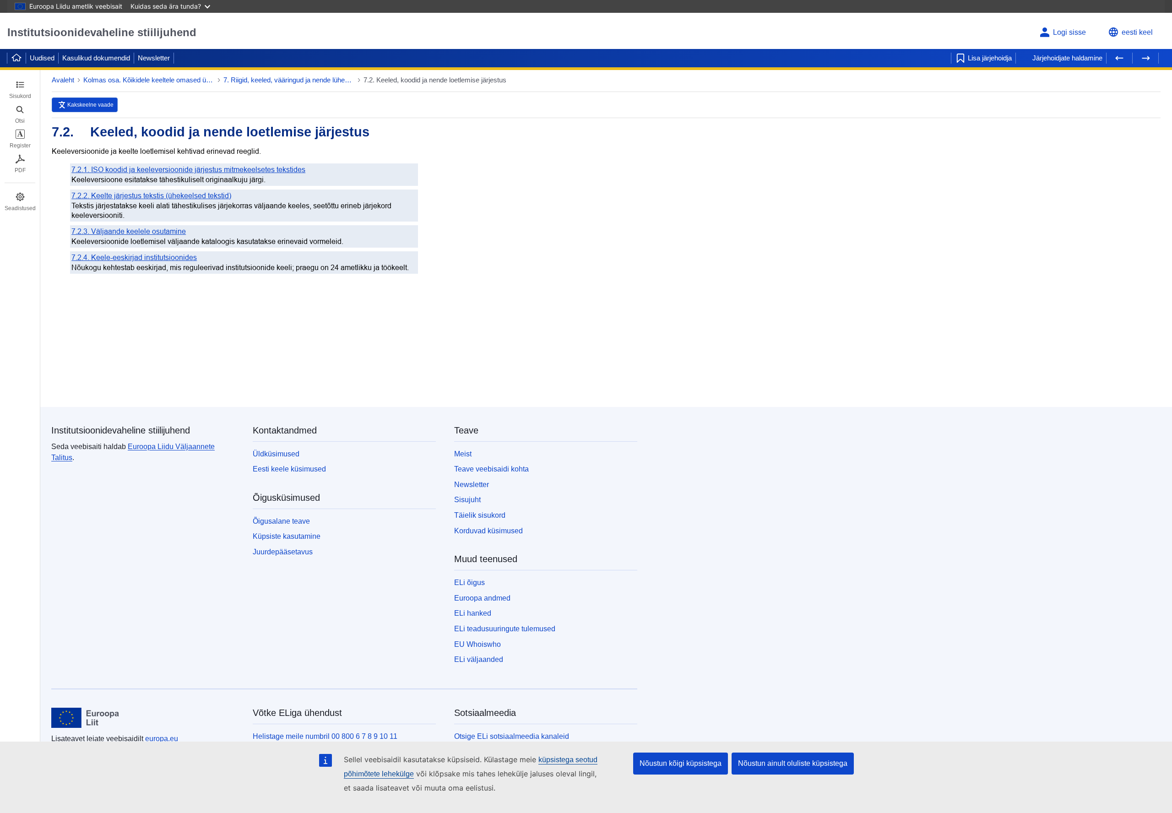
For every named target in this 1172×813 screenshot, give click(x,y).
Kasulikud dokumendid (96, 58)
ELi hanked (472, 613)
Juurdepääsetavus (283, 552)
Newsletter (154, 58)
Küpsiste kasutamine (286, 536)
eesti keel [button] (1137, 32)
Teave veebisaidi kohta (491, 469)
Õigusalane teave (281, 521)
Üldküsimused (276, 454)
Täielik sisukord (479, 515)
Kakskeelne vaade (90, 105)
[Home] (16, 58)
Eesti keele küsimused (289, 469)
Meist (463, 454)
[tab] (20, 89)
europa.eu (161, 739)
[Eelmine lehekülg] (1119, 58)
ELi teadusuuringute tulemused (504, 629)
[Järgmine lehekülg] (1145, 58)
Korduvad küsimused (488, 531)
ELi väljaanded (478, 659)
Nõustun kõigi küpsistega (681, 763)
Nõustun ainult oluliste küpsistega (792, 763)
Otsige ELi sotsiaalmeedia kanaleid (511, 736)
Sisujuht (467, 500)
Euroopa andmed (482, 598)
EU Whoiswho (477, 644)
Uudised (42, 58)
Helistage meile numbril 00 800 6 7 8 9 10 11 (325, 736)
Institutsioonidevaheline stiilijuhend (101, 32)
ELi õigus (469, 582)
